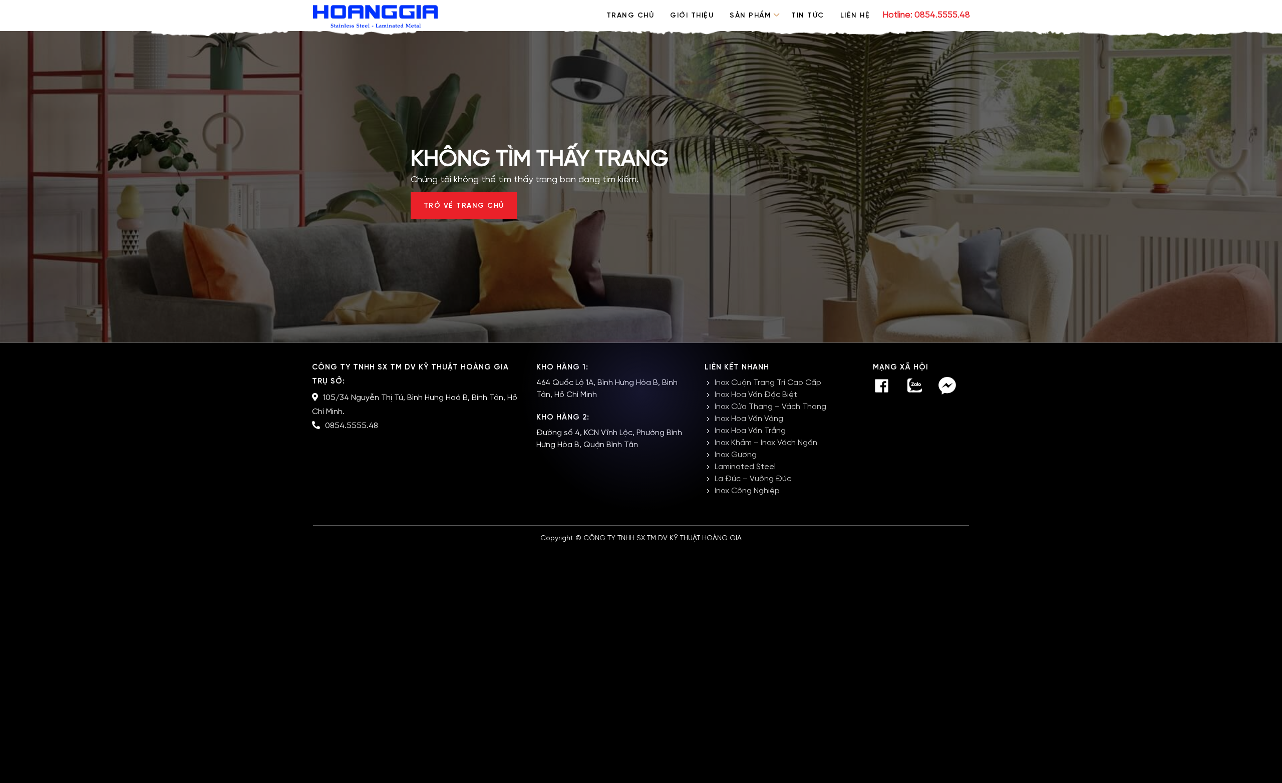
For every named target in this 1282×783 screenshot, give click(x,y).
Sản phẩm (750, 16)
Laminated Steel (745, 467)
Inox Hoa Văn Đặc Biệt (756, 394)
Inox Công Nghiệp (747, 491)
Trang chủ (630, 16)
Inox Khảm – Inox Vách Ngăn (766, 443)
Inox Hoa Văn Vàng (749, 419)
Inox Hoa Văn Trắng (750, 431)
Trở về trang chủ (464, 206)
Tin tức (807, 16)
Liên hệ (855, 16)
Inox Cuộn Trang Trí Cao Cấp (768, 382)
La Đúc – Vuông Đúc (753, 479)
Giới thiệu (692, 16)
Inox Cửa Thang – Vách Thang (770, 407)
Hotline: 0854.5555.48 (926, 15)
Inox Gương (736, 455)
